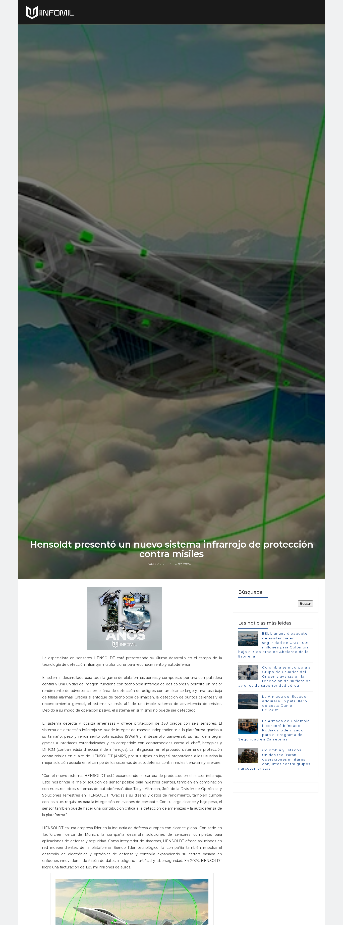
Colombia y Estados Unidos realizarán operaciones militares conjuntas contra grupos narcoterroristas (274, 759)
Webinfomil (156, 564)
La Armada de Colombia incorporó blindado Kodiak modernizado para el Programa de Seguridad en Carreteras (274, 730)
